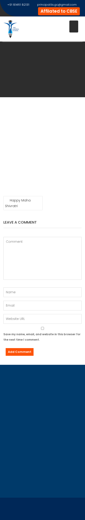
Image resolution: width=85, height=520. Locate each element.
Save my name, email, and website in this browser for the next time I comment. (41, 337)
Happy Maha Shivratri (18, 203)
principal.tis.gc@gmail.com (57, 4)
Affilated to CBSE (58, 11)
